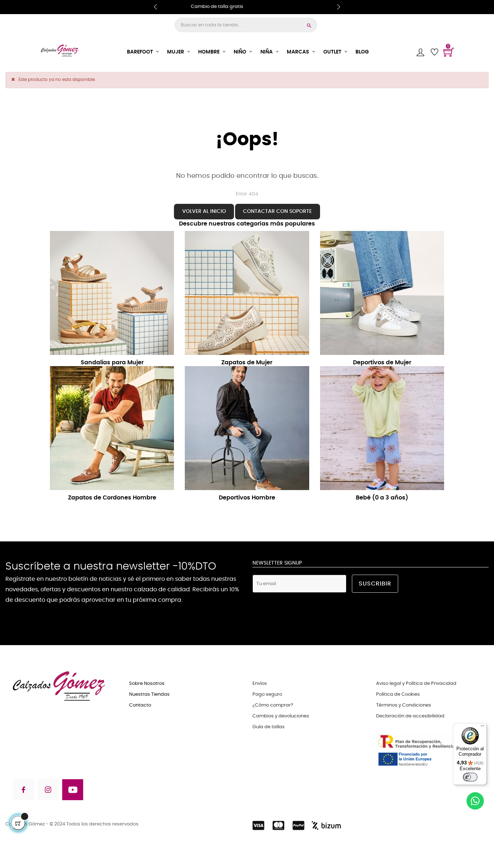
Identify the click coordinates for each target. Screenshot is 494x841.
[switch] (470, 777)
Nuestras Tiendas (149, 694)
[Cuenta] (420, 52)
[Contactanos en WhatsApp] (475, 802)
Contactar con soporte (277, 211)
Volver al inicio (204, 211)
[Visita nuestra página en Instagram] (48, 791)
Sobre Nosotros (147, 683)
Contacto (140, 705)
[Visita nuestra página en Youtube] (72, 791)
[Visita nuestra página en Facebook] (23, 791)
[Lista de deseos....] (434, 52)
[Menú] (482, 727)
